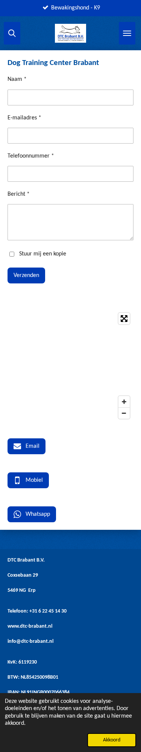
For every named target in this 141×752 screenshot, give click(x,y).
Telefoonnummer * (31, 156)
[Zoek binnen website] (12, 33)
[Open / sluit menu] (127, 33)
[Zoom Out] (124, 413)
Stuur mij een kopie (42, 254)
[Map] (70, 365)
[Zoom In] (124, 401)
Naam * (17, 79)
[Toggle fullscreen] (124, 318)
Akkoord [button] (111, 740)
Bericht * (19, 194)
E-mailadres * (24, 118)
